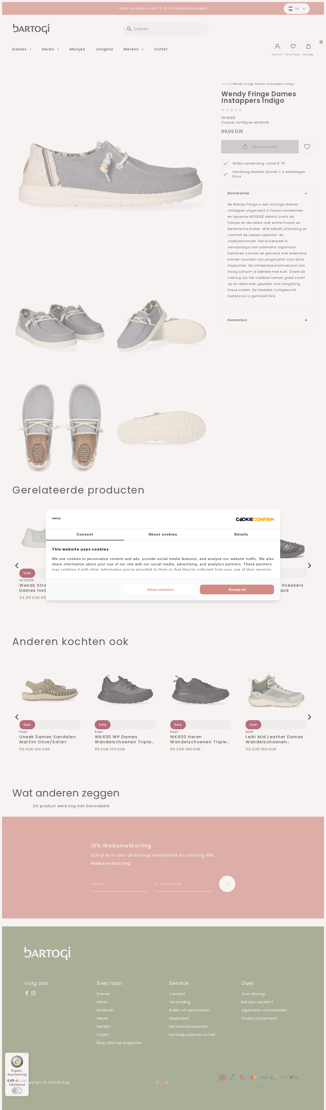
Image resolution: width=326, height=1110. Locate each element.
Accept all (237, 589)
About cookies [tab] (162, 534)
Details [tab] (241, 534)
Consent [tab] (85, 534)
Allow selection (160, 589)
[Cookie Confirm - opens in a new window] (255, 519)
